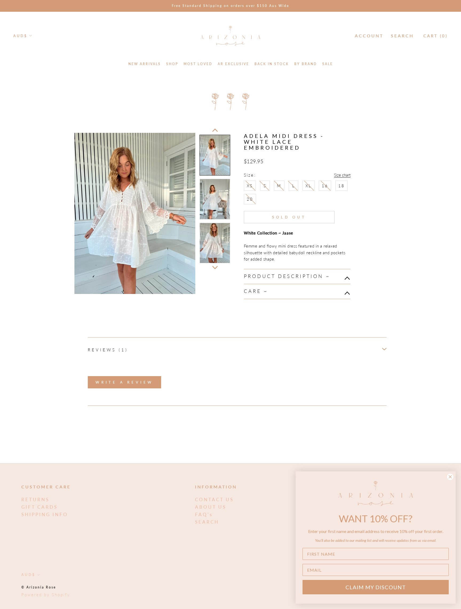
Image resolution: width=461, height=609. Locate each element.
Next (215, 267)
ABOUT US (210, 507)
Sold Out (289, 217)
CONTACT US (214, 499)
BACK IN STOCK (272, 64)
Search (402, 35)
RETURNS (35, 499)
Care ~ (257, 291)
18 (341, 185)
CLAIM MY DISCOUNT (375, 587)
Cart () (435, 35)
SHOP (172, 64)
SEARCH (207, 522)
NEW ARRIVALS (144, 64)
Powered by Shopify (45, 594)
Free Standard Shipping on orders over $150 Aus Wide (230, 6)
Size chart (342, 175)
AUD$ (20, 36)
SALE (327, 64)
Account (369, 35)
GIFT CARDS (39, 507)
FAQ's (204, 514)
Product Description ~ (288, 276)
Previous (215, 130)
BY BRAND (305, 64)
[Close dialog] (450, 476)
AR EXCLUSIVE (233, 64)
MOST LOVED (198, 64)
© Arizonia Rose (38, 587)
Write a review (124, 382)
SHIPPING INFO (44, 514)
